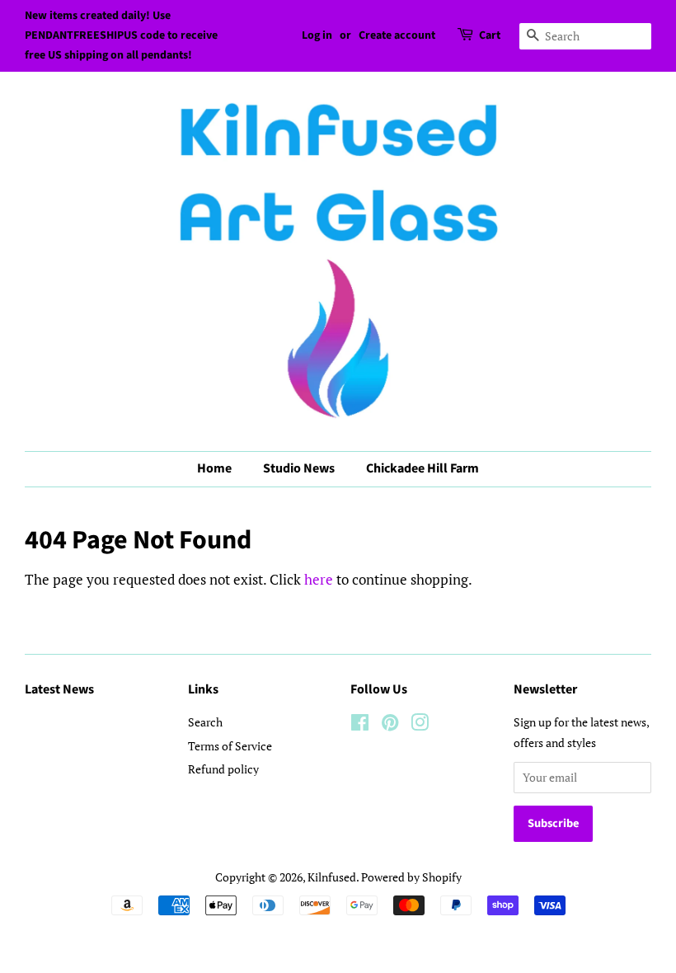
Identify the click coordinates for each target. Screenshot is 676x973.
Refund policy (223, 769)
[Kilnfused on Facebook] (359, 725)
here (318, 579)
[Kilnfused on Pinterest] (390, 725)
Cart (489, 35)
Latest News (59, 689)
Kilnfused (331, 877)
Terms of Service (230, 746)
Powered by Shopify (411, 877)
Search (205, 722)
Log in (317, 35)
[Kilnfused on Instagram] (420, 725)
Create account (397, 35)
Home (214, 468)
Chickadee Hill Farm (422, 468)
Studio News (299, 468)
